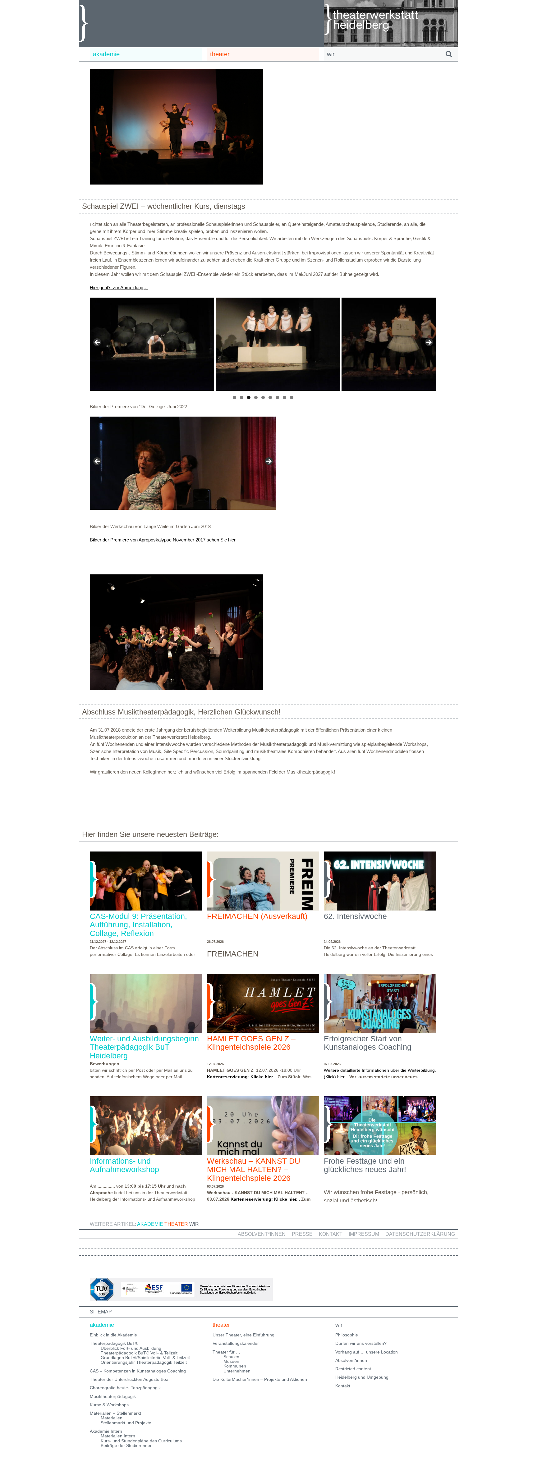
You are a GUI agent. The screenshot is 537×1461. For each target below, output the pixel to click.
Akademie (150, 1224)
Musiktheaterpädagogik (113, 1396)
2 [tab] (241, 397)
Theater (176, 1224)
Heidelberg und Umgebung (361, 1377)
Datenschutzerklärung (420, 1234)
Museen (231, 1361)
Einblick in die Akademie (113, 1334)
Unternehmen (236, 1370)
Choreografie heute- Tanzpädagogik (125, 1387)
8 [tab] (284, 397)
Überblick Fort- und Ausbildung (131, 1348)
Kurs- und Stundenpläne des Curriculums (141, 1440)
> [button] (428, 342)
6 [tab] (270, 397)
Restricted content (353, 1368)
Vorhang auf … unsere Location (366, 1351)
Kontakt (330, 1234)
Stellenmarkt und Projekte (126, 1422)
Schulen (231, 1356)
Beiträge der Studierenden (127, 1445)
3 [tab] (248, 397)
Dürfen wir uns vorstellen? (361, 1343)
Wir (194, 1224)
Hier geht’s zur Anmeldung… (119, 287)
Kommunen (234, 1365)
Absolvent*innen (262, 1234)
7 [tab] (277, 397)
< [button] (97, 342)
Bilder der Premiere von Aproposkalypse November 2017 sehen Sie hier (163, 539)
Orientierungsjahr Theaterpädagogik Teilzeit (144, 1362)
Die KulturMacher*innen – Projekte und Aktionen (260, 1379)
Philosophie (346, 1334)
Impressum (364, 1234)
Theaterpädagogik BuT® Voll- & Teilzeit (139, 1352)
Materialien (111, 1417)
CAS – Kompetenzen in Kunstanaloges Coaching (138, 1370)
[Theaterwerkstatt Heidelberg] (380, 20)
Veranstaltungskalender (236, 1343)
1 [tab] (234, 397)
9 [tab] (291, 397)
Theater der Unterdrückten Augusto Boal (129, 1379)
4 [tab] (256, 397)
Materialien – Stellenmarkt (115, 1413)
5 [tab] (263, 397)
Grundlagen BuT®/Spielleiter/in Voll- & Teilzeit (145, 1357)
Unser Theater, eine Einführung (243, 1334)
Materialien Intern (118, 1435)
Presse (302, 1234)
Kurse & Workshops (109, 1404)
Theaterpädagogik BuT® (114, 1343)
